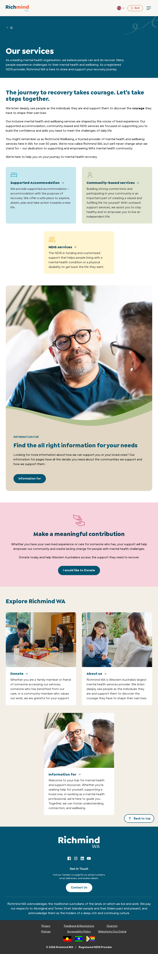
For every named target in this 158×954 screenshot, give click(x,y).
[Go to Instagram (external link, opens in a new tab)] (75, 858)
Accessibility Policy (79, 931)
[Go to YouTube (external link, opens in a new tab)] (89, 858)
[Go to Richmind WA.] (11, 27)
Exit (137, 8)
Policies (46, 931)
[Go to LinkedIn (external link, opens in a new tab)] (82, 858)
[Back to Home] (17, 8)
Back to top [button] (142, 818)
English (121, 8)
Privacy (45, 926)
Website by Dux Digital (112, 931)
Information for (29, 478)
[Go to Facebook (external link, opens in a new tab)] (69, 858)
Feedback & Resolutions (79, 926)
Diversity (112, 926)
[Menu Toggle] (148, 8)
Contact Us (79, 887)
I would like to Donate (79, 570)
